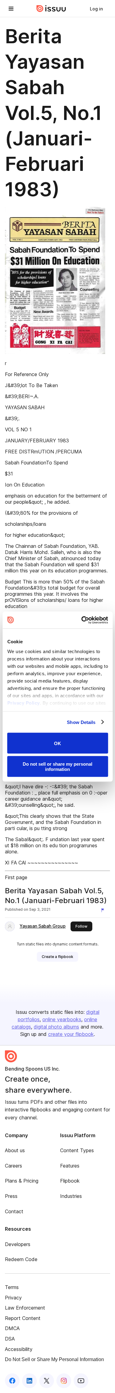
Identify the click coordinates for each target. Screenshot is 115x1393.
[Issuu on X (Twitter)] (46, 1380)
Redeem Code (21, 1259)
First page (16, 877)
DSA (10, 1339)
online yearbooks (61, 1019)
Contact (14, 1211)
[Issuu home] (51, 8)
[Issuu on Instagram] (63, 1380)
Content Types (77, 1150)
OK (57, 743)
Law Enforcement (25, 1308)
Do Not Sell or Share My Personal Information (54, 1359)
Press (11, 1196)
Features (69, 1166)
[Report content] (104, 910)
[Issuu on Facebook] (12, 1380)
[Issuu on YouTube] (81, 1380)
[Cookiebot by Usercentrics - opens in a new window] (82, 620)
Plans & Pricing (21, 1181)
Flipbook (70, 1181)
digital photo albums (56, 1027)
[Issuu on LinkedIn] (29, 1380)
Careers (13, 1166)
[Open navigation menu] (11, 8)
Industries (71, 1196)
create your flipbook (71, 1034)
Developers (17, 1244)
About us (15, 1150)
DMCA (12, 1328)
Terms (12, 1287)
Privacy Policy (23, 702)
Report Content (22, 1318)
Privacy (13, 1298)
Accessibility (19, 1349)
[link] (96, 8)
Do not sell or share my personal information (57, 766)
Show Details (81, 722)
